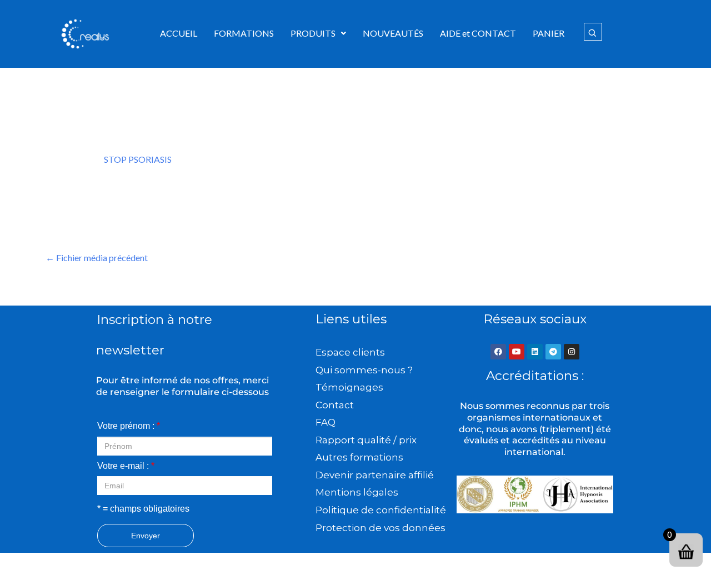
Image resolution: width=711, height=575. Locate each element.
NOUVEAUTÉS (393, 33)
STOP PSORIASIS (138, 159)
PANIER (548, 33)
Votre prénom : (128, 426)
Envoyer (145, 535)
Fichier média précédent (97, 257)
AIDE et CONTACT (478, 33)
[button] (318, 33)
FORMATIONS (244, 33)
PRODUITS (313, 33)
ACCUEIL (178, 33)
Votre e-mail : (125, 466)
